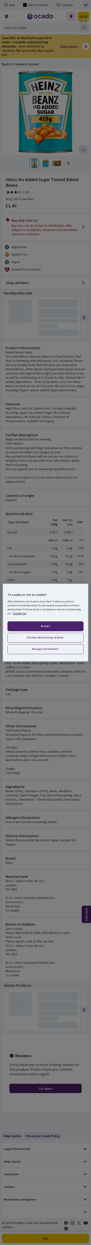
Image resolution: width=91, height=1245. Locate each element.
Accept (45, 626)
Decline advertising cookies (45, 637)
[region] (45, 622)
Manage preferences (45, 649)
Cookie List (20, 613)
